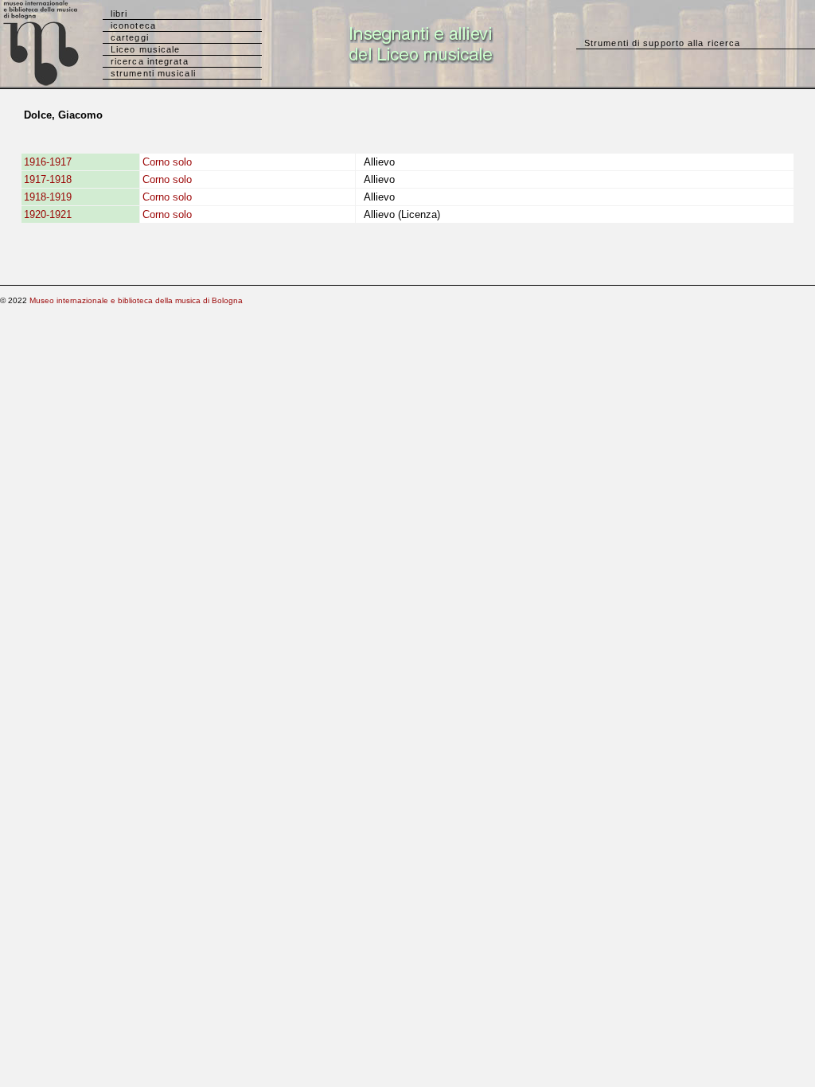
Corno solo (167, 162)
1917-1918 (48, 179)
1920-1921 (48, 214)
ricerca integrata (150, 61)
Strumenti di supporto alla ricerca (662, 43)
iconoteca (133, 25)
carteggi (130, 37)
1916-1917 (48, 162)
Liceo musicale (145, 49)
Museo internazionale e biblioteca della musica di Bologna (136, 300)
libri (119, 13)
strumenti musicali (153, 73)
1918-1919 (48, 197)
